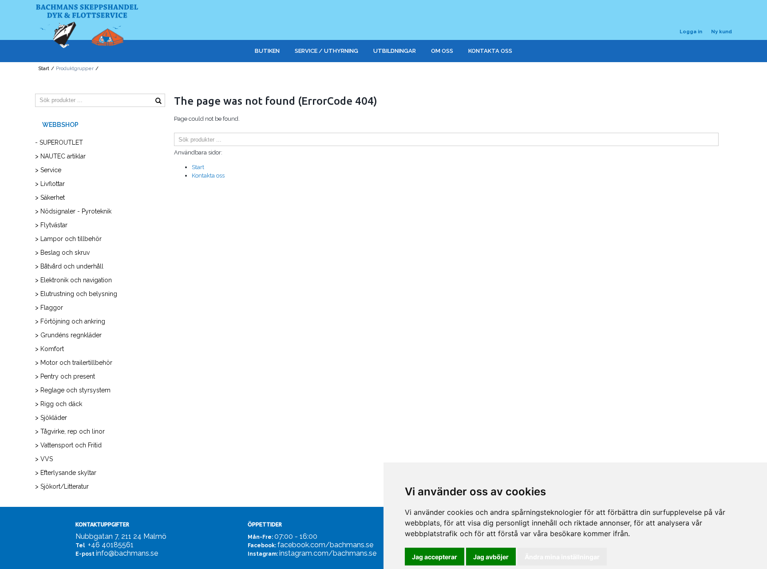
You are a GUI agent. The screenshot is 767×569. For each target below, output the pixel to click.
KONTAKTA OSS (490, 50)
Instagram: (263, 554)
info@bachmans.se (127, 553)
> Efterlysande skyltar (65, 472)
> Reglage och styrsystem (73, 390)
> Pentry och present (65, 376)
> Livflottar (50, 183)
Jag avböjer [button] (491, 557)
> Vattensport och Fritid (68, 445)
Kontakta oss (208, 175)
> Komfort (49, 348)
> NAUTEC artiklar (60, 156)
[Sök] (725, 139)
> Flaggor (49, 307)
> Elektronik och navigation (73, 280)
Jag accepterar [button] (434, 557)
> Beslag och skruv (62, 252)
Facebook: (262, 545)
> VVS (44, 458)
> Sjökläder (51, 417)
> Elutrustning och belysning (76, 293)
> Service (48, 170)
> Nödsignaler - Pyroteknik (73, 211)
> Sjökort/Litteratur (62, 486)
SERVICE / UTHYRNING (326, 50)
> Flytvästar (51, 225)
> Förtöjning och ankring (70, 321)
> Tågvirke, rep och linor (70, 431)
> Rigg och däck (58, 403)
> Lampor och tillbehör (68, 238)
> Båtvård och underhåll (69, 266)
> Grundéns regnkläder (68, 335)
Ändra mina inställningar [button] (562, 557)
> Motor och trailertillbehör (73, 362)
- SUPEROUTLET (59, 142)
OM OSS (442, 50)
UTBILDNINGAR (394, 50)
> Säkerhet (50, 197)
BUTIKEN (267, 50)
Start (43, 68)
